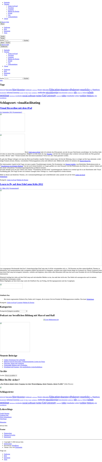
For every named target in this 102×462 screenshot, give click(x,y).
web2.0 (77, 96)
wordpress (3, 98)
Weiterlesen (3, 176)
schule (90, 92)
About (6, 18)
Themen (6, 4)
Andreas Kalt (4, 415)
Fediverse (7, 27)
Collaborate (28, 90)
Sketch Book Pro (85, 161)
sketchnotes (12, 95)
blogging (21, 89)
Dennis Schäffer (71, 164)
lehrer (26, 92)
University (51, 95)
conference (34, 89)
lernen (29, 92)
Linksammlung (12, 17)
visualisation (71, 96)
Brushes (49, 154)
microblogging (52, 92)
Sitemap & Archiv (9, 435)
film (91, 89)
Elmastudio (18, 447)
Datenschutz (8, 433)
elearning (64, 89)
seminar (4, 95)
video (63, 95)
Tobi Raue (3, 419)
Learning (11, 9)
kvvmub (21, 92)
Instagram (7, 31)
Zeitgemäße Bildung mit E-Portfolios (15, 365)
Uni (9, 15)
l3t (24, 92)
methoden (42, 92)
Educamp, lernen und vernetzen (14, 363)
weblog (83, 95)
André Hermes (4, 413)
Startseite (7, 2)
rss (81, 92)
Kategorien (3, 311)
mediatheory (35, 92)
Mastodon (3, 422)
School (85, 92)
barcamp (9, 90)
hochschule (3, 92)
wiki (95, 96)
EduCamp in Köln (34, 152)
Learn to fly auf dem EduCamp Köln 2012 (21, 184)
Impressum (7, 437)
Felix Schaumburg (6, 417)
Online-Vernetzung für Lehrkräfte (14, 360)
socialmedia (18, 96)
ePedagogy (74, 89)
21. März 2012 (4, 188)
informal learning (13, 92)
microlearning (63, 92)
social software (29, 95)
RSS (5, 29)
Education (54, 89)
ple (75, 92)
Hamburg (96, 90)
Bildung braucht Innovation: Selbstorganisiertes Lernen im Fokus (24, 361)
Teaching (11, 8)
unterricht (59, 95)
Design (40, 90)
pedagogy (70, 92)
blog (14, 89)
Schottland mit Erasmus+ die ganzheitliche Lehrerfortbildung (23, 367)
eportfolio (85, 89)
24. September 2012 (6, 112)
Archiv (2, 375)
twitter (39, 95)
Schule (10, 13)
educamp (45, 90)
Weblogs (90, 95)
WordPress (15, 445)
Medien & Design (13, 11)
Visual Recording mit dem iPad (16, 108)
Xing (5, 33)
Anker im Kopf (13, 6)
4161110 (2, 90)
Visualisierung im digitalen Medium (12, 166)
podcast (79, 92)
